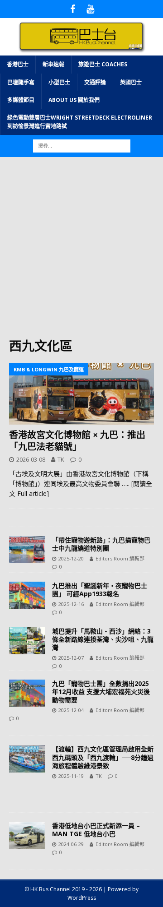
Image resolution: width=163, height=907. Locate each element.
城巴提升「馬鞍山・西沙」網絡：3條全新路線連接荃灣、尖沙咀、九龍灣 (102, 639)
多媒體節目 (20, 100)
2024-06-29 (71, 844)
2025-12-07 (71, 657)
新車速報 (53, 64)
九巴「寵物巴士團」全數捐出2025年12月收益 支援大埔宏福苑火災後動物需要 (101, 691)
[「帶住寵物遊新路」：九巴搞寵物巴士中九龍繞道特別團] (27, 549)
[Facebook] (73, 9)
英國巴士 (131, 82)
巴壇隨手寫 (20, 82)
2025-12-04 (71, 710)
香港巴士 (18, 64)
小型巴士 (59, 82)
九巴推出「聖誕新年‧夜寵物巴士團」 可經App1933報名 (99, 589)
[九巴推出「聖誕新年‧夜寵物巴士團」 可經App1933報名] (27, 595)
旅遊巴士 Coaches (102, 64)
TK (61, 459)
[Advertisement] (81, 252)
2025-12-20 (71, 558)
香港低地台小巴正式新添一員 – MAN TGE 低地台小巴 (96, 829)
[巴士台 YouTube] (90, 9)
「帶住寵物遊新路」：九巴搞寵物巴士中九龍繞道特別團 (101, 544)
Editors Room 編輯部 (120, 558)
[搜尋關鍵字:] (81, 145)
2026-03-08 (30, 459)
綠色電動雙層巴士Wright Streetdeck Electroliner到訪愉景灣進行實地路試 (79, 122)
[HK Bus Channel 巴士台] (81, 50)
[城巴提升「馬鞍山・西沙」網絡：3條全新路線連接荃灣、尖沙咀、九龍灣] (27, 640)
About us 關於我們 (74, 100)
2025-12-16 (71, 604)
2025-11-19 (71, 776)
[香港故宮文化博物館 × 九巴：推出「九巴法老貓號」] (81, 394)
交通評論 (95, 82)
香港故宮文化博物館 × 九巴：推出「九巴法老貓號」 (77, 441)
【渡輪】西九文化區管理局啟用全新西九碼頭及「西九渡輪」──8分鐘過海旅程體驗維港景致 (102, 757)
